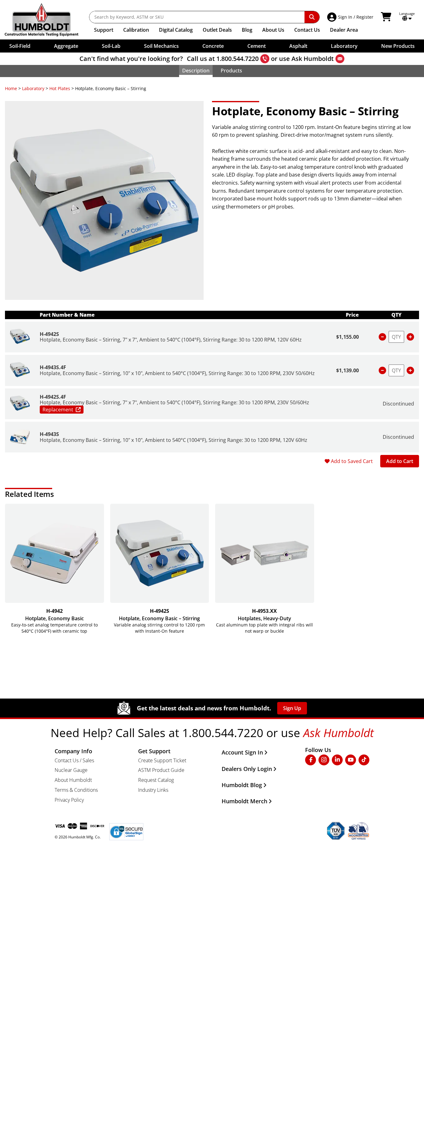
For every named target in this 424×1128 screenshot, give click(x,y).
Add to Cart (399, 461)
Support (103, 29)
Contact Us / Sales (74, 760)
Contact (307, 29)
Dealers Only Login (247, 769)
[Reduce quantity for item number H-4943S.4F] (382, 370)
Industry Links (153, 789)
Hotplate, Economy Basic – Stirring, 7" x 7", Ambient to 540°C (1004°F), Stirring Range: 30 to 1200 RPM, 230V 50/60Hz (174, 402)
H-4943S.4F (53, 367)
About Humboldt (73, 780)
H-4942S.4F (53, 396)
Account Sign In (242, 752)
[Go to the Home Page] (46, 19)
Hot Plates (59, 88)
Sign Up (292, 708)
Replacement (58, 409)
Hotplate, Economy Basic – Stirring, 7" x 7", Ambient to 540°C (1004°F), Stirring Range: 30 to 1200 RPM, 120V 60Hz (171, 339)
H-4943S (49, 434)
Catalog (176, 29)
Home (11, 88)
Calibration (136, 29)
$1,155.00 (347, 336)
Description (196, 70)
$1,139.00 (347, 370)
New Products (398, 46)
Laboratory (33, 88)
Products (231, 70)
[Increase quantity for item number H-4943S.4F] (410, 370)
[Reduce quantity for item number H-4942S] (382, 337)
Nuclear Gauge (71, 770)
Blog (247, 29)
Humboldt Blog (242, 785)
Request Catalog (156, 780)
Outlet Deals (217, 29)
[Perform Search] (311, 17)
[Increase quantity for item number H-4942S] (410, 337)
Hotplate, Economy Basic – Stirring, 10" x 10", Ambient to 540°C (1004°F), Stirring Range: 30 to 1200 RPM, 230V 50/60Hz (177, 373)
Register (364, 17)
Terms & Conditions (76, 789)
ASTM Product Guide (161, 770)
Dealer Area (344, 29)
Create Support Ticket (162, 760)
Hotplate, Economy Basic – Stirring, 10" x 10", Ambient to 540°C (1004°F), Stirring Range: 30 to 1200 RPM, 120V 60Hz (173, 440)
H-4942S (49, 334)
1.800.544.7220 (237, 58)
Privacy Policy (69, 799)
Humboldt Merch (244, 801)
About (273, 29)
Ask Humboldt (312, 58)
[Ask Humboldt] (340, 58)
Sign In (345, 17)
